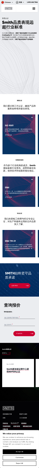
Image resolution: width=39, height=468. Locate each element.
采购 (4, 418)
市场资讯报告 (7, 426)
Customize (20, 457)
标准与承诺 (16, 426)
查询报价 (24, 423)
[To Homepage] (8, 8)
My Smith (14, 423)
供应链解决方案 (7, 414)
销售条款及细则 (27, 426)
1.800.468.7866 (32, 2)
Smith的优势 (23, 418)
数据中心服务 (23, 414)
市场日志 (5, 423)
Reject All (19, 463)
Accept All (19, 451)
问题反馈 (5, 429)
